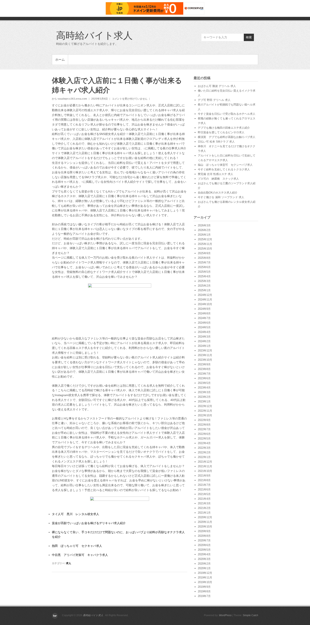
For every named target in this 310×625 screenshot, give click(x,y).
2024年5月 (204, 327)
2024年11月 (205, 299)
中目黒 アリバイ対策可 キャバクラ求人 (80, 555)
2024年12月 (205, 294)
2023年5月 (204, 383)
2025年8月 (204, 257)
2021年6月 (204, 489)
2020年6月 (204, 545)
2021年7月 (204, 484)
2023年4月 (204, 387)
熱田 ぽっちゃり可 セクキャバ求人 (77, 546)
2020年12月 (205, 517)
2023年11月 (205, 355)
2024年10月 (205, 304)
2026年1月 (204, 234)
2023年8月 (204, 369)
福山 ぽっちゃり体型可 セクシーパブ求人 (225, 164)
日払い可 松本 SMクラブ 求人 (216, 141)
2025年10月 (205, 248)
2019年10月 (205, 582)
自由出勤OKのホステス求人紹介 (217, 192)
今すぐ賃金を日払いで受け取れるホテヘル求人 (226, 113)
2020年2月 (204, 563)
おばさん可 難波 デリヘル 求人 (217, 86)
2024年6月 (204, 322)
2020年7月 (204, 540)
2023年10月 (205, 359)
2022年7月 (204, 429)
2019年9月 (204, 586)
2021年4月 (204, 498)
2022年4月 (204, 443)
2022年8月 (204, 424)
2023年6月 (204, 378)
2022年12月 (205, 406)
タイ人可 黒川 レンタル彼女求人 (75, 514)
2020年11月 (205, 522)
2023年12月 (205, 350)
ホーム (60, 59)
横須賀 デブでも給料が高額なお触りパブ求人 (226, 137)
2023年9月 (204, 364)
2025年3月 (204, 281)
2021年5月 (204, 494)
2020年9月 (204, 531)
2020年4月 (204, 554)
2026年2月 (204, 230)
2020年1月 (204, 568)
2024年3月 (204, 336)
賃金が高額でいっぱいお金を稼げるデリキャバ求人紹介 (89, 523)
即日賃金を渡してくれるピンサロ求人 (221, 132)
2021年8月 (204, 480)
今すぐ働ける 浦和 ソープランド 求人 (221, 197)
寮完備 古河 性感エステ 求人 (215, 174)
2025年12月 (205, 239)
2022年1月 (204, 457)
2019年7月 (204, 596)
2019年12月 (205, 572)
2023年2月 (204, 396)
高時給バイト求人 (94, 35)
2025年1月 (204, 290)
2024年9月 (204, 308)
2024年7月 (204, 318)
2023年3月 (204, 392)
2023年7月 (204, 373)
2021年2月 (204, 508)
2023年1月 (204, 401)
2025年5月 (204, 271)
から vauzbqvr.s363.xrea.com (69, 98)
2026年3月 (204, 225)
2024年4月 (204, 332)
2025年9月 (204, 253)
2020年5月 (204, 549)
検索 (249, 37)
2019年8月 (204, 591)
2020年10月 (205, 526)
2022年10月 (205, 415)
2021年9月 (204, 475)
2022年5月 (204, 438)
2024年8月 (204, 313)
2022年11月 (205, 410)
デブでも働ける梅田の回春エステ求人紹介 (224, 127)
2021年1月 (204, 512)
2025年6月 (204, 267)
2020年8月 (204, 535)
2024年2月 (204, 341)
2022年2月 (204, 452)
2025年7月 (204, 262)
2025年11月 (205, 244)
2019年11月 (205, 577)
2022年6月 (204, 433)
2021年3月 (204, 503)
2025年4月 (204, 276)
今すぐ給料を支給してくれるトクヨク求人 (224, 169)
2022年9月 (204, 420)
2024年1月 (204, 345)
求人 (68, 563)
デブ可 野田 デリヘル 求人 (214, 99)
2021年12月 (205, 461)
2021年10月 (205, 471)
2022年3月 (204, 447)
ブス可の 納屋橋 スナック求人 (218, 178)
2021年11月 (205, 466)
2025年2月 (204, 285)
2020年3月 (204, 559)
